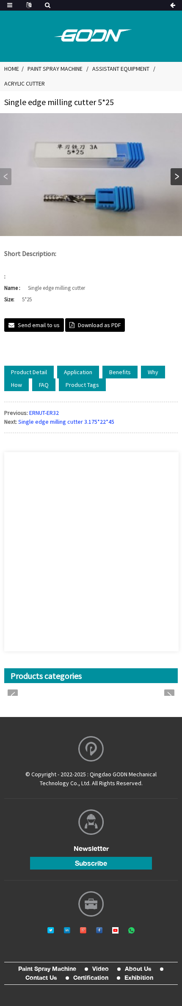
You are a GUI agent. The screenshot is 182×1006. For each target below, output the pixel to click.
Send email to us (39, 325)
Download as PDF (99, 325)
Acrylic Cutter (24, 83)
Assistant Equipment (120, 68)
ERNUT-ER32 (44, 413)
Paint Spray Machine (55, 68)
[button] (176, 176)
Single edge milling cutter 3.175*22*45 (66, 421)
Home (11, 68)
